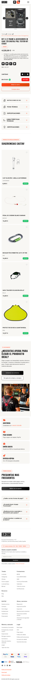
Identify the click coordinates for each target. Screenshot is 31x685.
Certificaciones (20, 588)
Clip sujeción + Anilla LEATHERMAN (14, 178)
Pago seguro (20, 632)
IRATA (18, 574)
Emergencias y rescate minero (7, 630)
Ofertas (3, 579)
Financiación (5, 616)
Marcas (3, 586)
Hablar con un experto (15, 488)
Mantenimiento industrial (23, 611)
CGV (18, 629)
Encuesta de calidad (22, 639)
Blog (3, 593)
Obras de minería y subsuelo (6, 641)
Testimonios (5, 613)
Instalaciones (5, 611)
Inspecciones (5, 634)
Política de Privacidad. (20, 563)
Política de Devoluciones (23, 637)
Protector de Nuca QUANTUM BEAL (14, 327)
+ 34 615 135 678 (16, 425)
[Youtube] (9, 665)
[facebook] (2, 665)
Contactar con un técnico (12, 373)
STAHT (5, 46)
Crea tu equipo (5, 581)
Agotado (25, 79)
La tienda (4, 574)
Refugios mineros (6, 636)
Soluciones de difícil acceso (22, 614)
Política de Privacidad (6, 669)
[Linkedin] (7, 665)
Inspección (19, 609)
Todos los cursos (21, 586)
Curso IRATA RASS (21, 576)
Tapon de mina (5, 647)
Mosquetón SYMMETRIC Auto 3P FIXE (15, 253)
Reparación (19, 604)
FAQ (3, 596)
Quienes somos (5, 604)
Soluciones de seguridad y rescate (23, 618)
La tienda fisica (5, 584)
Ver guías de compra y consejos (12, 378)
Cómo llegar (5, 609)
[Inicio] (15, 534)
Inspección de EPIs (21, 606)
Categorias (4, 576)
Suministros (5, 638)
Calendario (19, 584)
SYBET (3, 645)
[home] (4, 2)
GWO (18, 579)
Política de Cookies (6, 675)
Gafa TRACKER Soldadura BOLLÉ (13, 290)
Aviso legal (19, 627)
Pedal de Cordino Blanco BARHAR (14, 215)
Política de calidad (21, 634)
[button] (14, 2)
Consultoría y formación (8, 627)
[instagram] (5, 665)
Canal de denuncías (22, 642)
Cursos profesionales (22, 581)
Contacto (4, 606)
